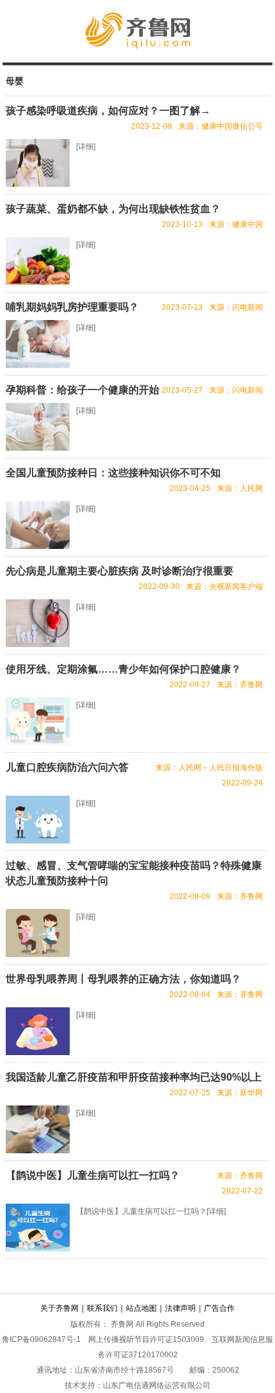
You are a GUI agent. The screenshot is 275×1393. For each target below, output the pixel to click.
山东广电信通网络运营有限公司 (156, 1385)
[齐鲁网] (138, 58)
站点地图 (141, 1308)
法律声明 (180, 1308)
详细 (85, 146)
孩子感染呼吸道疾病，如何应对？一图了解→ (108, 110)
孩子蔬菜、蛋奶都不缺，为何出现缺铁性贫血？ (113, 208)
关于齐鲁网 (59, 1308)
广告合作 (219, 1308)
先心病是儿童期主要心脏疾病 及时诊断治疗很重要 (119, 570)
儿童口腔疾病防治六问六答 (67, 767)
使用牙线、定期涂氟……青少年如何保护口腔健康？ (123, 669)
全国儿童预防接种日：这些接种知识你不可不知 (113, 472)
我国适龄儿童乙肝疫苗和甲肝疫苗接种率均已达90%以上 (134, 1077)
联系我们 (102, 1308)
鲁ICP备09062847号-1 (41, 1339)
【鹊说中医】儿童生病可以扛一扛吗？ (93, 1175)
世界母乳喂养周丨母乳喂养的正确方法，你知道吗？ (123, 979)
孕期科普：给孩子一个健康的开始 (82, 389)
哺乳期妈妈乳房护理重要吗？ (72, 307)
